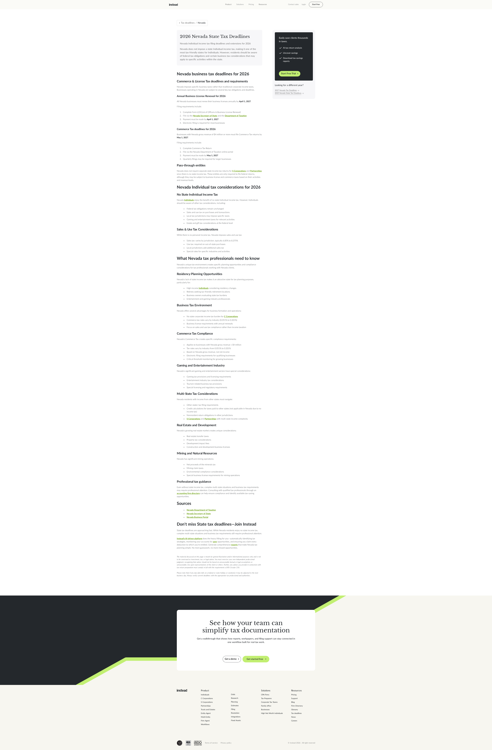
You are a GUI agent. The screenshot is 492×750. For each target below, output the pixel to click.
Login (304, 4)
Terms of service (211, 743)
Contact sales (293, 4)
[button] (228, 4)
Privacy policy (226, 743)
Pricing (251, 4)
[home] (173, 4)
